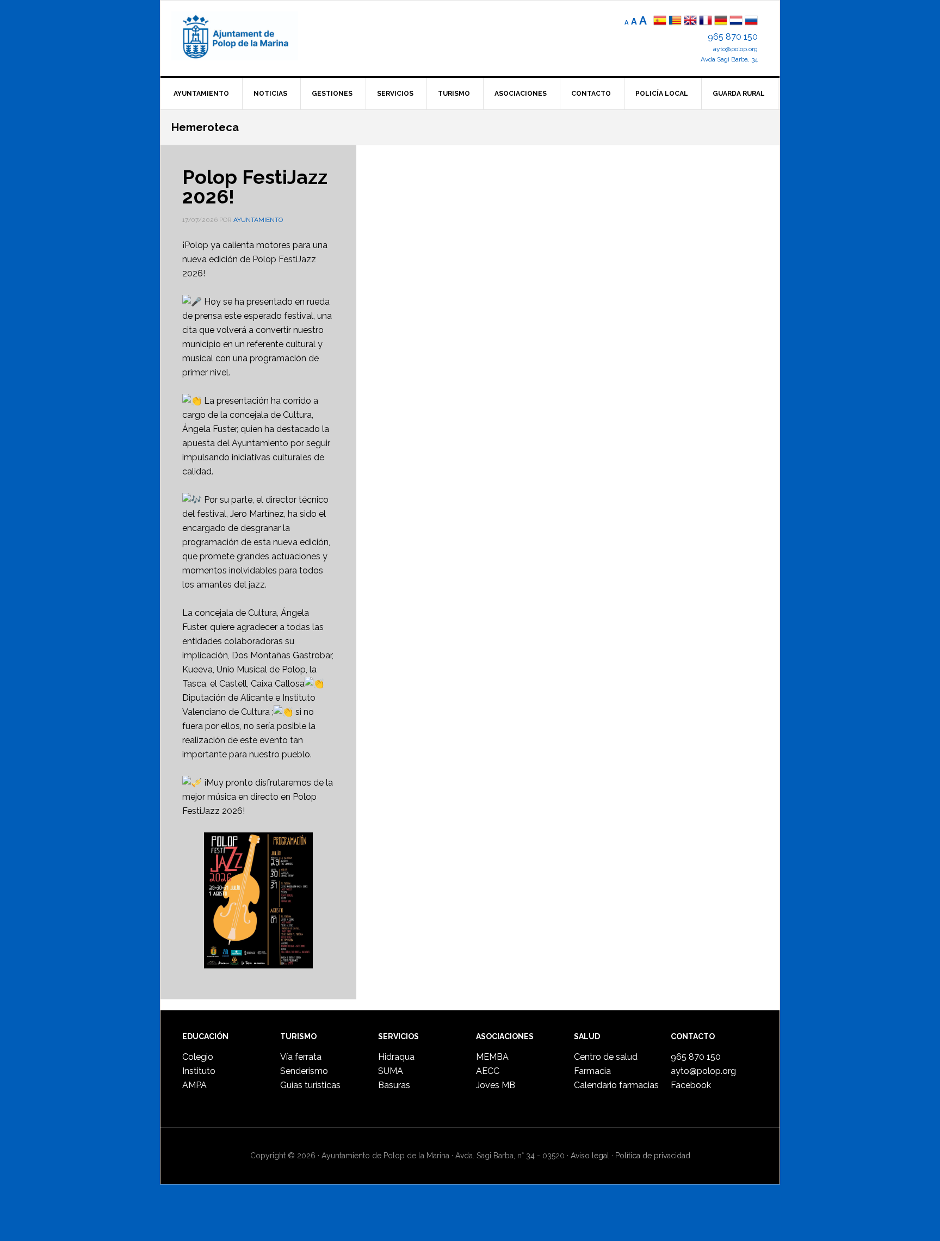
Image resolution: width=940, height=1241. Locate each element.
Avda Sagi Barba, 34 (729, 59)
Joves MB (495, 1085)
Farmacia (592, 1071)
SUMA (390, 1071)
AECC (487, 1071)
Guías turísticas (310, 1085)
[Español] (659, 21)
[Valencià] (675, 21)
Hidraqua (396, 1057)
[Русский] (751, 21)
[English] (690, 21)
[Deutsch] (720, 21)
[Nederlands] (737, 21)
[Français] (705, 21)
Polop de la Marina (247, 35)
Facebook (691, 1085)
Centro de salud (606, 1057)
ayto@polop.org (735, 49)
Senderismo (304, 1071)
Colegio (197, 1057)
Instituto (198, 1071)
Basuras (394, 1085)
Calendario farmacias (616, 1085)
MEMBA (492, 1057)
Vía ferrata (300, 1057)
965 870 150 (733, 37)
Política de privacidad (652, 1155)
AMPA (194, 1085)
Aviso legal (590, 1155)
